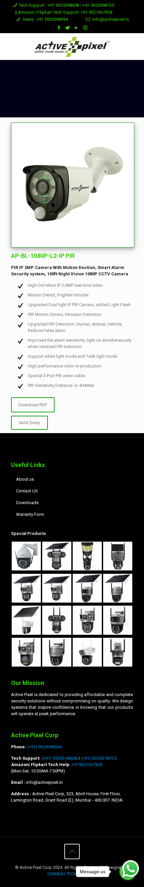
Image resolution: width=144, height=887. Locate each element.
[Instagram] (85, 28)
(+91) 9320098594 (44, 746)
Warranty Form (30, 514)
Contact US (27, 490)
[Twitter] (67, 28)
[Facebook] (59, 28)
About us (25, 479)
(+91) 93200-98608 (59, 758)
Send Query (29, 422)
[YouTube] (76, 28)
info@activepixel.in (110, 19)
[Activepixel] (72, 47)
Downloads (27, 502)
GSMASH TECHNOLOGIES (72, 873)
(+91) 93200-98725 (99, 758)
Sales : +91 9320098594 (45, 19)
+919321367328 (86, 764)
